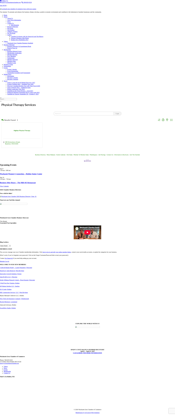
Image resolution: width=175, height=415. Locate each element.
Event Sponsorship (12, 71)
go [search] (118, 113)
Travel (5, 81)
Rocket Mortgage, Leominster (8, 302)
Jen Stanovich (9, 258)
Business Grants (8, 64)
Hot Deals (10, 28)
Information (10, 76)
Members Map (11, 61)
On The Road (11, 33)
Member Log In (4, 261)
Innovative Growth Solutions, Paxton (10, 274)
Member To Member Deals (81, 155)
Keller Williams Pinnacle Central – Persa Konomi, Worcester (17, 280)
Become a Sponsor (12, 79)
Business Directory (9, 45)
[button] (2, 120)
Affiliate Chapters (12, 31)
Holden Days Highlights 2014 (19, 40)
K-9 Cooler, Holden (5, 289)
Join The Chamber (135, 155)
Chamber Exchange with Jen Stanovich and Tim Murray (27, 36)
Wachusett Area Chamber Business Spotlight (20, 43)
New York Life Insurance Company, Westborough (14, 298)
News (9, 21)
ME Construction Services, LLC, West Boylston (14, 292)
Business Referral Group (14, 51)
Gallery (9, 35)
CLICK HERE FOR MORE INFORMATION (87, 353)
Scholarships (7, 66)
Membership (7, 49)
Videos (6, 41)
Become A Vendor (12, 77)
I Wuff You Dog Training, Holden (10, 283)
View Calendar (4, 186)
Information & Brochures (121, 155)
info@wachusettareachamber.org (11, 2)
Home (5, 15)
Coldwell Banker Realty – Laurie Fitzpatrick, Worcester (16, 267)
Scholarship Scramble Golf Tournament (18, 73)
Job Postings (10, 30)
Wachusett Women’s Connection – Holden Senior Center (21, 174)
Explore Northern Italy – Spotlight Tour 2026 (20, 84)
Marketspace (93, 155)
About (5, 17)
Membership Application (14, 53)
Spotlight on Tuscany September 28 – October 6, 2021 (23, 94)
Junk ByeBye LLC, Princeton (8, 277)
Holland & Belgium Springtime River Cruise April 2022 (23, 92)
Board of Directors (12, 26)
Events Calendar (12, 69)
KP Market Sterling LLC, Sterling (10, 286)
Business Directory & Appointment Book (19, 46)
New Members (11, 56)
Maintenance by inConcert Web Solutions (88, 412)
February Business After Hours (20, 38)
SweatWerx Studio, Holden (8, 308)
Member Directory (12, 59)
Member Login (11, 63)
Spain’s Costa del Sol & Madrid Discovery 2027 (21, 82)
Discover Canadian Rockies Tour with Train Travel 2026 (23, 86)
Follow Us (4, 1)
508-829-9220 (27, 2)
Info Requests (15, 25)
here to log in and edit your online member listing (57, 252)
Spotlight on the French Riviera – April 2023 (20, 91)
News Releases (51, 155)
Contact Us (10, 5)
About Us (10, 18)
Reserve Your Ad (12, 48)
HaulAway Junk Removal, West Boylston (12, 271)
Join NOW (3, 5)
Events (6, 68)
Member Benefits (12, 54)
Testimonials (10, 58)
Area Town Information (14, 20)
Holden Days (7, 74)
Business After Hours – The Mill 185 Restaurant (18, 183)
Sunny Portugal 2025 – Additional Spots (19, 87)
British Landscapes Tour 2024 (16, 89)
